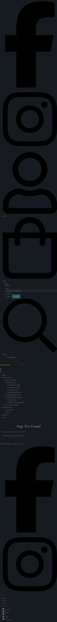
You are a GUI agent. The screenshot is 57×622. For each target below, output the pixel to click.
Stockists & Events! (7, 407)
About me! (5, 415)
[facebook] (30, 87)
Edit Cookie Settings (6, 443)
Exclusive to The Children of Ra (16, 402)
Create (21, 443)
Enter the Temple (7, 377)
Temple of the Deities (11, 382)
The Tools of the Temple (12, 405)
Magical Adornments (11, 380)
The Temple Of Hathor (14, 387)
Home (4, 375)
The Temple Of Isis (13, 390)
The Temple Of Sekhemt (14, 392)
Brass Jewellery (12, 400)
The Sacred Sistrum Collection (13, 395)
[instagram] (30, 149)
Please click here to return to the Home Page (13, 435)
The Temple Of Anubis (14, 385)
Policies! (8, 412)
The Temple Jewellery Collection (14, 397)
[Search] (23, 360)
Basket (8, 296)
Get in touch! (9, 410)
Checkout (16, 296)
